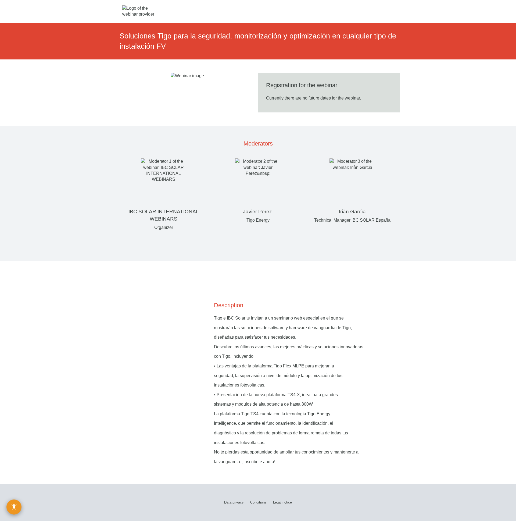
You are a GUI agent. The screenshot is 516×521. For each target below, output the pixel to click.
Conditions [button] (258, 502)
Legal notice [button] (282, 502)
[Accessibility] (14, 507)
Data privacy (234, 502)
